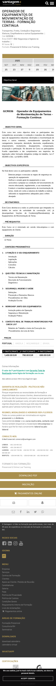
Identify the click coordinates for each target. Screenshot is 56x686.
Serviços (5, 572)
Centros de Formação (11, 575)
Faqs (4, 591)
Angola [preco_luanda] (19, 343)
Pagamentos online (13, 611)
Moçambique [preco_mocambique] (33, 343)
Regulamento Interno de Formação (17, 604)
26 (45, 69)
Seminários (7, 629)
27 (22, 69)
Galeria (5, 588)
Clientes (5, 578)
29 (37, 69)
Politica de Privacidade (12, 595)
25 (6, 69)
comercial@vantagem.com (25, 439)
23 (14, 69)
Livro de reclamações (11, 608)
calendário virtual (9, 644)
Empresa (6, 569)
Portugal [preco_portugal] (7, 343)
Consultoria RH (8, 626)
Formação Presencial (11, 623)
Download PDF (28, 475)
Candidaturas (8, 585)
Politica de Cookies (10, 598)
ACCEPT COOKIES (28, 678)
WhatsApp (8, 651)
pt (4, 556)
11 (29, 69)
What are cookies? (28, 683)
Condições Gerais (9, 601)
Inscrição (28, 484)
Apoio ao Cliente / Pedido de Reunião (18, 582)
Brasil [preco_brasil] (46, 343)
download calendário (11, 641)
